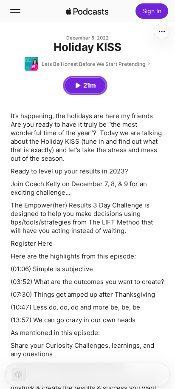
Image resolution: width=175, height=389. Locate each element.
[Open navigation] (15, 11)
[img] (87, 11)
